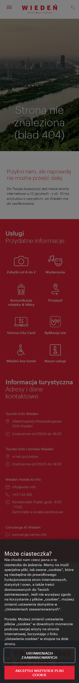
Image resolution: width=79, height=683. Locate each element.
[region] (39, 611)
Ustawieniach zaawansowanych (39, 655)
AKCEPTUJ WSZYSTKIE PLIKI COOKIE (39, 672)
